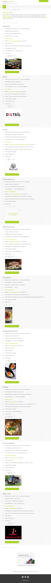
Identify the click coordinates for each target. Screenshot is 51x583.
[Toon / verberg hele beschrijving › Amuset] (26, 147)
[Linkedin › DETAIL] (11, 106)
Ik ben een (44, 1)
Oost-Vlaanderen (8, 282)
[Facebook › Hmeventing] (9, 56)
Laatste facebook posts (10, 50)
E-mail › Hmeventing (9, 38)
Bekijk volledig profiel (12, 72)
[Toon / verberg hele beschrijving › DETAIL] (26, 94)
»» (16, 22)
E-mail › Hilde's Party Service (10, 239)
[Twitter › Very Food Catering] (6, 473)
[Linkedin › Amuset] (11, 159)
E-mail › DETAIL (8, 89)
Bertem (13, 81)
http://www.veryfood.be (13, 457)
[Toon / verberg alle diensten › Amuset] (26, 149)
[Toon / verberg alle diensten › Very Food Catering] (26, 462)
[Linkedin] (28, 577)
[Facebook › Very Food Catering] (9, 473)
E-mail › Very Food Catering (10, 455)
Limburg (6, 184)
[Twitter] (23, 577)
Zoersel (11, 335)
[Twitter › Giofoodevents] (6, 305)
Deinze (13, 447)
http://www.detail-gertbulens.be (14, 91)
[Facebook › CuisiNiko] (9, 417)
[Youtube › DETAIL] (14, 106)
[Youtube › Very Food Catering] (14, 473)
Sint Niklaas (14, 391)
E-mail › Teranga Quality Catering (11, 343)
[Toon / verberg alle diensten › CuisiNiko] (26, 406)
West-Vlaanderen (8, 134)
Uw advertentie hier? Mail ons (25, 565)
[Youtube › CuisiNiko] (14, 417)
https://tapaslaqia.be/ (13, 508)
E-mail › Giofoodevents (9, 289)
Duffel (11, 31)
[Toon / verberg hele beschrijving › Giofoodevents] (26, 294)
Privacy (28, 580)
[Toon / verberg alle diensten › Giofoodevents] (26, 297)
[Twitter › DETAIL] (6, 106)
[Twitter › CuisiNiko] (6, 417)
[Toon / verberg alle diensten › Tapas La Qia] (26, 513)
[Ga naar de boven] (47, 72)
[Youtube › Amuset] (14, 159)
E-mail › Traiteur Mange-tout (10, 191)
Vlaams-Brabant (8, 81)
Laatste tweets (8, 251)
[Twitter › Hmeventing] (6, 56)
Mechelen (12, 498)
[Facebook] (25, 577)
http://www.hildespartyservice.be (15, 241)
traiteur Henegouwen (7, 16)
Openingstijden (8, 515)
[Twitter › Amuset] (6, 159)
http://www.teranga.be (13, 345)
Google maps (16, 31)
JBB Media (24, 580)
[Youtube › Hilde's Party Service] (14, 257)
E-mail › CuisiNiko (8, 399)
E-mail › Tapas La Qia (9, 505)
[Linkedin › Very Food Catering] (11, 473)
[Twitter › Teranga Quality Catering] (6, 361)
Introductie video (19, 50)
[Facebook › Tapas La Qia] (9, 523)
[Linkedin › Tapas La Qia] (11, 523)
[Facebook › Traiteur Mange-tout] (9, 206)
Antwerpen (7, 31)
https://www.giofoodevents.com (15, 292)
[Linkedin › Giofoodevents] (11, 305)
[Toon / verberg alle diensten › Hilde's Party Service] (26, 246)
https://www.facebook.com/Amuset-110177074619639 (19, 144)
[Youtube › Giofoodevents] (14, 305)
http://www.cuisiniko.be (13, 401)
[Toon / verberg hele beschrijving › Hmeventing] (26, 43)
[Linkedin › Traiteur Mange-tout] (11, 206)
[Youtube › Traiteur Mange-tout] (14, 206)
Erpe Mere (14, 282)
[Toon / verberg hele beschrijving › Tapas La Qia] (26, 511)
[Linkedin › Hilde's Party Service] (11, 257)
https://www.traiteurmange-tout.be (15, 194)
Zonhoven (11, 184)
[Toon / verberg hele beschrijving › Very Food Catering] (26, 460)
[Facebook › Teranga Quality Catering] (9, 361)
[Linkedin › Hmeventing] (11, 56)
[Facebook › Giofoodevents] (9, 305)
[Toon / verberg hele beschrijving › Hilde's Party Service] (26, 244)
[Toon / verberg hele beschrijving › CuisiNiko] (26, 404)
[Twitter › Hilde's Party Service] (6, 257)
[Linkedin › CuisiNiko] (11, 417)
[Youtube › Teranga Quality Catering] (14, 361)
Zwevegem (15, 134)
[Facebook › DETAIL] (9, 106)
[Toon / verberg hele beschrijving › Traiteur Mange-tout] (26, 196)
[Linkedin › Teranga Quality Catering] (11, 361)
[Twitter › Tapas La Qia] (6, 523)
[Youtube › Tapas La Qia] (14, 523)
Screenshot (24, 91)
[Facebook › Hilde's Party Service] (9, 257)
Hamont (10, 231)
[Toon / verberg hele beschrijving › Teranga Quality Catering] (26, 348)
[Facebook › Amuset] (9, 159)
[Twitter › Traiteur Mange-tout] (6, 206)
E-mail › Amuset (8, 141)
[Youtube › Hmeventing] (14, 56)
